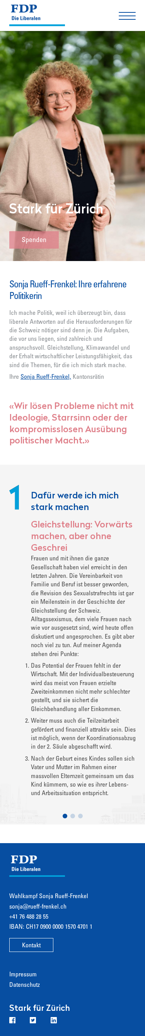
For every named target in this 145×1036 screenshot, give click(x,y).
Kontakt (31, 946)
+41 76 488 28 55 (28, 917)
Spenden (34, 240)
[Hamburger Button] (127, 15)
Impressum (23, 975)
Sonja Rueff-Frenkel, (45, 377)
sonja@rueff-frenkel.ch (38, 907)
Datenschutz (24, 985)
